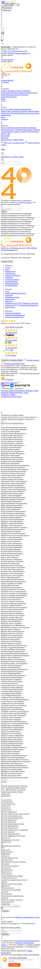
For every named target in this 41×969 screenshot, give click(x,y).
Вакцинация (15, 113)
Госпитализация (11, 281)
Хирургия (23, 111)
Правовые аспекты (12, 297)
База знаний (5, 136)
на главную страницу (24, 202)
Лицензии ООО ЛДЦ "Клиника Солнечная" (21, 303)
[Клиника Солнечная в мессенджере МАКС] (5, 387)
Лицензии (9, 277)
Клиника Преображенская (15, 315)
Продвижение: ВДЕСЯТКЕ (11, 397)
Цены (3, 117)
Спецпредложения (12, 279)
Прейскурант (10, 307)
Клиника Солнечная (12, 313)
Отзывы (4, 91)
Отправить (5, 911)
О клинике (5, 82)
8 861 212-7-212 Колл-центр (14, 143)
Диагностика (6, 111)
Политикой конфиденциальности (27, 941)
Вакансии (27, 91)
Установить (14, 965)
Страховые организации (24, 130)
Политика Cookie (31, 391)
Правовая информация (9, 393)
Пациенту (4, 119)
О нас (7, 291)
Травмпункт (5, 113)
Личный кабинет (11, 285)
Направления (6, 115)
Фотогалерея (5, 93)
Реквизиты (15, 93)
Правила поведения (28, 128)
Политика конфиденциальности (14, 96)
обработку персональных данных (27, 917)
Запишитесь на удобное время (12, 360)
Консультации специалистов (20, 109)
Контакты (4, 138)
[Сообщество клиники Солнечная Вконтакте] (20, 387)
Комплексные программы (29, 113)
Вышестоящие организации (15, 293)
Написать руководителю (28, 93)
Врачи (3, 99)
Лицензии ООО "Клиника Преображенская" (22, 305)
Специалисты (10, 273)
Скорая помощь (33, 111)
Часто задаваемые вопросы (11, 128)
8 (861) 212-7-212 (13, 248)
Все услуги (5, 109)
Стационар (15, 111)
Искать (4, 211)
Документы (11, 91)
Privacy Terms (23, 393)
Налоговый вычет (7, 130)
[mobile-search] (4, 74)
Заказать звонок (7, 261)
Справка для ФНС (20, 132)
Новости (19, 91)
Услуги (3, 101)
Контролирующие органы (10, 95)
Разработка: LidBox (8, 395)
